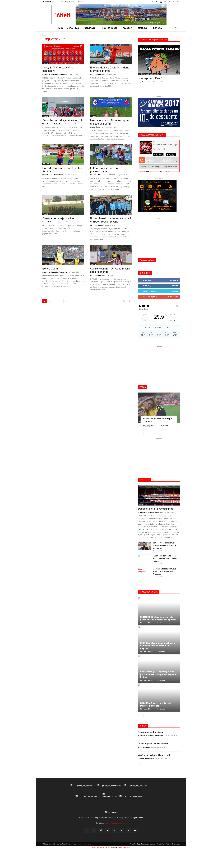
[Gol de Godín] (63, 255)
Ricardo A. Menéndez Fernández (54, 74)
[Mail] (165, 2)
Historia (157, 28)
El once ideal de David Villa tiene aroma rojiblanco (109, 69)
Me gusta (174, 280)
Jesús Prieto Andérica (146, 759)
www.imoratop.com (84, 844)
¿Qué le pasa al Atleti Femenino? (154, 755)
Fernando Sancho (97, 74)
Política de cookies (173, 844)
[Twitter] (173, 2)
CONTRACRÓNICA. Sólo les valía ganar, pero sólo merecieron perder (158, 618)
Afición (141, 504)
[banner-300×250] (157, 211)
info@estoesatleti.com (116, 823)
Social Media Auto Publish (101, 847)
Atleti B (45, 116)
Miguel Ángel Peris (97, 127)
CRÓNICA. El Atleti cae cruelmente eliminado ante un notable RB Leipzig (157, 646)
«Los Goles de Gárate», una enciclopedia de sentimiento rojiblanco (165, 558)
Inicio (61, 28)
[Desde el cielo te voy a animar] (159, 495)
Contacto (81, 2)
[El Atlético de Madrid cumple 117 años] (159, 408)
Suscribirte (173, 297)
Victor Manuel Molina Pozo (52, 124)
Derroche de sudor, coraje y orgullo (63, 120)
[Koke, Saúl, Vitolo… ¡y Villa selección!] (63, 54)
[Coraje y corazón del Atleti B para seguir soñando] (111, 255)
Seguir (175, 286)
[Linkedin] (161, 2)
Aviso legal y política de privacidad (142, 844)
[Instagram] (156, 2)
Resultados (90, 28)
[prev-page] (139, 87)
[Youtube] (178, 2)
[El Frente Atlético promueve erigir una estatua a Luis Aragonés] (144, 572)
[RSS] (169, 2)
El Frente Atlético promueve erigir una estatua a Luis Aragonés (164, 571)
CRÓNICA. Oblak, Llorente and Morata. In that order (155, 704)
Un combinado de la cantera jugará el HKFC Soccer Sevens (110, 220)
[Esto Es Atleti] (111, 14)
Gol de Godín (50, 268)
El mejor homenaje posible (58, 218)
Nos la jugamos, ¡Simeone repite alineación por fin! (109, 122)
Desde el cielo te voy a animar (156, 508)
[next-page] (71, 301)
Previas (93, 116)
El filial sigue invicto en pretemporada (104, 170)
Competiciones (109, 28)
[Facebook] (148, 2)
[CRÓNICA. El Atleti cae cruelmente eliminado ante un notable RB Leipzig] (159, 640)
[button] (176, 28)
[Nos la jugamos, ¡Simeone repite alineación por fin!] (111, 107)
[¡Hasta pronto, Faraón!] (159, 60)
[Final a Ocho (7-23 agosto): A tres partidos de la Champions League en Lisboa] (159, 669)
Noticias (46, 63)
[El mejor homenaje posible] (63, 205)
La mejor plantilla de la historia (153, 743)
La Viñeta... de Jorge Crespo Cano (149, 74)
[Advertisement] (159, 236)
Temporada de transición (150, 732)
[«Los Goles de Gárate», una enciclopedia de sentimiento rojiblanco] (144, 559)
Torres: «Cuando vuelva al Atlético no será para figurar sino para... (165, 545)
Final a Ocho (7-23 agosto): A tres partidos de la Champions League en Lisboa (158, 674)
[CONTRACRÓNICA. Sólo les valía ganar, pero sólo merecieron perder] (159, 611)
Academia (127, 28)
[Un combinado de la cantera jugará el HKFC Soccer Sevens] (111, 205)
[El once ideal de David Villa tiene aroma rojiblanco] (111, 54)
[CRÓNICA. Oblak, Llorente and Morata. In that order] (159, 697)
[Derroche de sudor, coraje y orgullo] (63, 107)
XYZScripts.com (124, 847)
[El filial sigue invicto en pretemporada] (111, 154)
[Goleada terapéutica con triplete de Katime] (63, 154)
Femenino (142, 28)
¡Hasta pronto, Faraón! (151, 78)
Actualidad (73, 28)
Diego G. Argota (144, 747)
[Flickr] (152, 2)
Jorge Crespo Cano (144, 82)
